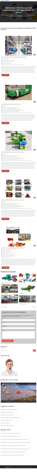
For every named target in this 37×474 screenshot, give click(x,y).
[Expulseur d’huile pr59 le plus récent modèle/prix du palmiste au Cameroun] (9, 288)
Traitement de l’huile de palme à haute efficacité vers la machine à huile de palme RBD (15, 442)
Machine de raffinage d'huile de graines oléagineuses (10, 417)
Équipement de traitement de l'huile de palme (20, 15)
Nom (3, 318)
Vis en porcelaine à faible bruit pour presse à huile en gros (11, 433)
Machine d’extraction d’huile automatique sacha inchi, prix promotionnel (13, 445)
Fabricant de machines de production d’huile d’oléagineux (21, 467)
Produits (7, 15)
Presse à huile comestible (5, 422)
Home (3, 15)
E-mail (3, 322)
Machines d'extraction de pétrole (6, 420)
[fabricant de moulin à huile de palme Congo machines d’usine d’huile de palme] (27, 299)
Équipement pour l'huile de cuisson (7, 412)
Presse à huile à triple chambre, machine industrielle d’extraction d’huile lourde (14, 439)
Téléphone (4, 326)
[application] (18, 393)
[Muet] (33, 401)
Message (3, 330)
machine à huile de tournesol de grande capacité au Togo (10, 436)
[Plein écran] (35, 401)
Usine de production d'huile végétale (7, 425)
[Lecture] (1, 401)
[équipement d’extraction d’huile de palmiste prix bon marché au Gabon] (9, 277)
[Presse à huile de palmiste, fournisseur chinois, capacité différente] (9, 299)
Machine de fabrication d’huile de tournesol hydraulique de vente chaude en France (15, 448)
